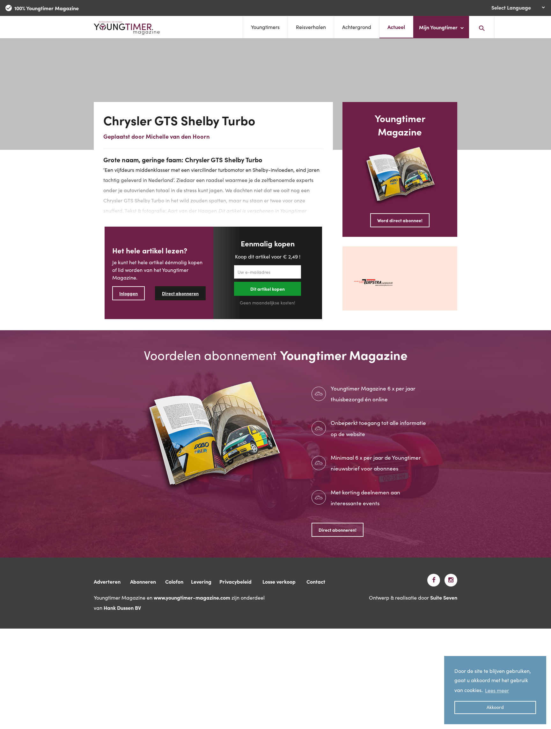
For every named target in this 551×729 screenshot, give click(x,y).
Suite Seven (443, 597)
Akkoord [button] (495, 707)
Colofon (174, 581)
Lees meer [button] (497, 690)
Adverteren (107, 581)
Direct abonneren (180, 293)
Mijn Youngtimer (439, 27)
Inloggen (128, 293)
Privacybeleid (235, 581)
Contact (315, 581)
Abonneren (143, 581)
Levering (201, 581)
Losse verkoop (279, 581)
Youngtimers (265, 26)
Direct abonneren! (337, 530)
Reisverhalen (311, 26)
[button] (482, 27)
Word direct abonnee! (399, 220)
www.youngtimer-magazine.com (192, 597)
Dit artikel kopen (267, 289)
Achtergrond (356, 26)
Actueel (396, 26)
